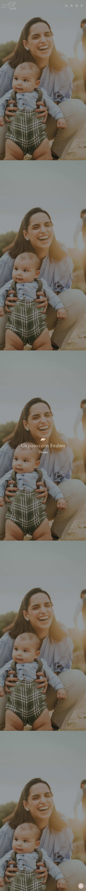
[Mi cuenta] (71, 5)
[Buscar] (66, 5)
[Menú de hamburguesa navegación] (82, 5)
